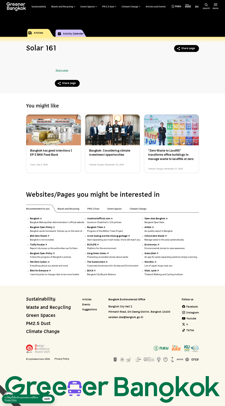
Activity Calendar (73, 33)
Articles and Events (156, 6)
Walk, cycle (150, 270)
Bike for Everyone (39, 270)
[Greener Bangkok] (16, 6)
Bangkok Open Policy (41, 227)
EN (196, 6)
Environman (150, 244)
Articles (38, 33)
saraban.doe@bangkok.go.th (125, 317)
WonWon (149, 261)
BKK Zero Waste (38, 235)
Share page (188, 48)
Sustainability (38, 6)
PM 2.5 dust (108, 6)
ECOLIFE (91, 244)
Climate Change (130, 6)
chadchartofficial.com (98, 218)
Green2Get (150, 253)
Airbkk (147, 227)
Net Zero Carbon (38, 261)
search (206, 8)
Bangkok (34, 218)
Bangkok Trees (95, 227)
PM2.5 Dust (38, 323)
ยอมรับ (47, 399)
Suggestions (89, 309)
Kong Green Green (96, 253)
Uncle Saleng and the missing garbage (107, 235)
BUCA (90, 270)
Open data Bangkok (154, 218)
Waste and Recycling (62, 6)
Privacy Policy (62, 358)
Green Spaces (87, 6)
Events (86, 304)
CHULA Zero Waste (154, 235)
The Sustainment (96, 261)
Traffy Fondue (37, 244)
